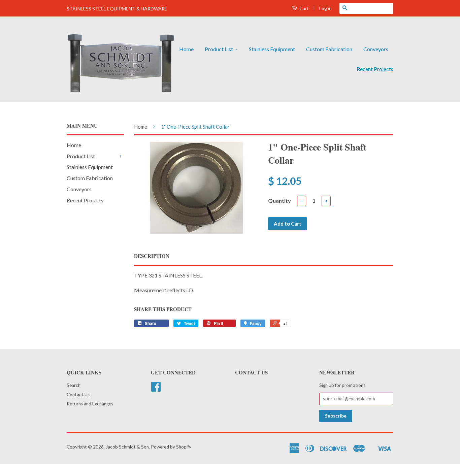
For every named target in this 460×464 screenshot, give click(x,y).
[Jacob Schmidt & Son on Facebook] (156, 389)
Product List (219, 49)
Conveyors (375, 49)
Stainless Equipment (272, 49)
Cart (303, 8)
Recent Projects (375, 69)
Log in (325, 8)
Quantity (279, 200)
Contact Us (78, 394)
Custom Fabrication (329, 49)
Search (73, 385)
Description (151, 256)
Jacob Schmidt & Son (127, 447)
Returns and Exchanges (90, 403)
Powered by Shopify (171, 447)
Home (186, 49)
